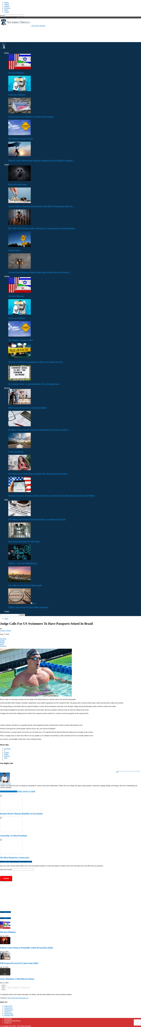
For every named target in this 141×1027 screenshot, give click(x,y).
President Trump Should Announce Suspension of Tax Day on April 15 (38, 430)
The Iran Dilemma (16, 73)
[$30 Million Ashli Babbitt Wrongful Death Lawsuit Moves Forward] (19, 515)
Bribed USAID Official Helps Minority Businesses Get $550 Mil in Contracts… (41, 160)
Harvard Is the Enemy (17, 184)
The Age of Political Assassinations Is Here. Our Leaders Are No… (36, 362)
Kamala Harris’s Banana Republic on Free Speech (21, 813)
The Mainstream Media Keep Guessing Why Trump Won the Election (37, 474)
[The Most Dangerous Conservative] (11, 853)
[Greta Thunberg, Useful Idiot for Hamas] (5, 975)
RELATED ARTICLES (8, 791)
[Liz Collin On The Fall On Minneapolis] (19, 581)
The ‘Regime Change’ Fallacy (20, 138)
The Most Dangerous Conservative (14, 857)
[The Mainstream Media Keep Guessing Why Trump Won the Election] (19, 470)
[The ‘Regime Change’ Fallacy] (19, 134)
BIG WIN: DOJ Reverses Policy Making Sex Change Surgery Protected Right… (42, 228)
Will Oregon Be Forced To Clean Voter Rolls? (27, 408)
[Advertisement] (37, 34)
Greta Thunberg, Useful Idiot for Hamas (17, 979)
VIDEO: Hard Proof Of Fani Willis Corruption (28, 607)
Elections (7, 8)
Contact (6, 12)
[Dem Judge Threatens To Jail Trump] (19, 537)
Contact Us (7, 1022)
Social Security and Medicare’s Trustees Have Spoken (30, 117)
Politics (6, 2)
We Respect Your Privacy (12, 1021)
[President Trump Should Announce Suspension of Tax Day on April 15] (19, 426)
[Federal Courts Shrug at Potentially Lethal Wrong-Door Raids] (5, 943)
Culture (6, 4)
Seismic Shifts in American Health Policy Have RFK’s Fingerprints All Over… (41, 206)
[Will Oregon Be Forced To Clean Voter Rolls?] (19, 404)
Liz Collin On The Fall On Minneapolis (25, 585)
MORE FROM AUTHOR (26, 791)
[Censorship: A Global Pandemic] (11, 831)
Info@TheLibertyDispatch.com (18, 998)
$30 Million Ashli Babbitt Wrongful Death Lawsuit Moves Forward (36, 519)
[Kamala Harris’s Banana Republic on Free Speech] (11, 809)
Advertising (8, 1019)
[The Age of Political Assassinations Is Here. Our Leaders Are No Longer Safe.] (19, 358)
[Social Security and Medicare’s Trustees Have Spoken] (19, 113)
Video (6, 10)
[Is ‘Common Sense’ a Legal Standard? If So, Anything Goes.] (19, 380)
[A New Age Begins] (19, 448)
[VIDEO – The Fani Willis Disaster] (19, 559)
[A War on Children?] (19, 90)
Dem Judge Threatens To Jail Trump (24, 541)
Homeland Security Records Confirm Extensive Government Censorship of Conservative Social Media (51, 496)
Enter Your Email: (6, 869)
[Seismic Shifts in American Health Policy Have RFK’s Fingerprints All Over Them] (19, 202)
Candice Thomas (5, 630)
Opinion (6, 6)
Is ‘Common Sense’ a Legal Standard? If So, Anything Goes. (34, 384)
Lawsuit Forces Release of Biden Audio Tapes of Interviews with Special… (39, 272)
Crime (6, 618)
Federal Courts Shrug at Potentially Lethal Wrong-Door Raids (26, 948)
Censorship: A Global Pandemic (13, 835)
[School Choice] (19, 246)
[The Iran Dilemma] (19, 69)
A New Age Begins (16, 452)
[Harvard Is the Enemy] (19, 180)
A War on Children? (17, 95)
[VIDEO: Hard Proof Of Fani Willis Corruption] (22, 603)
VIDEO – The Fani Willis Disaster (22, 563)
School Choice (14, 250)
